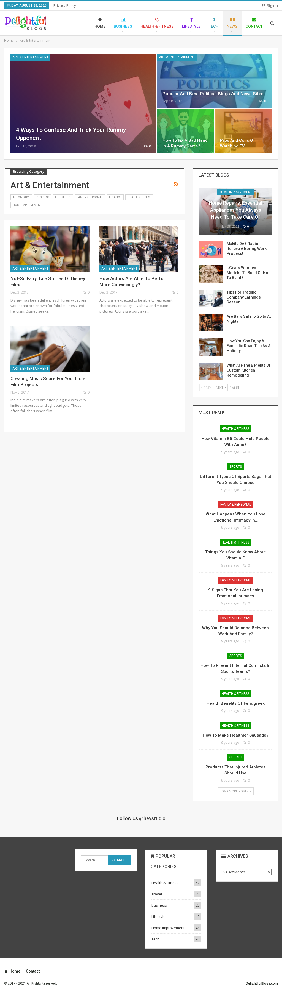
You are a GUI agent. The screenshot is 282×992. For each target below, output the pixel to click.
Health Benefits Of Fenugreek (236, 703)
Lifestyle (191, 26)
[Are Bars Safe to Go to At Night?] (211, 322)
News (232, 26)
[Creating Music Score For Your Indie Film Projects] (50, 349)
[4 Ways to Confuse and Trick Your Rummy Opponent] (83, 104)
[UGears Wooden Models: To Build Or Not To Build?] (211, 274)
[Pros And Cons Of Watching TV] (243, 131)
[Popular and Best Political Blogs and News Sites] (214, 81)
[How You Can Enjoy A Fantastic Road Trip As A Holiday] (211, 347)
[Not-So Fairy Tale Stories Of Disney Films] (50, 249)
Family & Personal (90, 197)
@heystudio (152, 818)
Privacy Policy (64, 5)
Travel (156, 893)
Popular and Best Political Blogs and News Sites (213, 93)
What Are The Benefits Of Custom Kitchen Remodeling (248, 370)
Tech (213, 26)
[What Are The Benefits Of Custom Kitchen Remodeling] (211, 371)
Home (99, 26)
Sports (235, 467)
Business (123, 26)
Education (63, 197)
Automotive (21, 197)
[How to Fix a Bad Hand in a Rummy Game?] (185, 131)
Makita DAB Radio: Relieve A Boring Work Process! (247, 248)
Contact (254, 26)
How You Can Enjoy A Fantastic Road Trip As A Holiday (248, 346)
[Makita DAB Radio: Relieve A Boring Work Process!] (211, 250)
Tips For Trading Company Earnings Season (244, 297)
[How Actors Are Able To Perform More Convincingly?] (138, 249)
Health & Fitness (157, 26)
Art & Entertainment (30, 57)
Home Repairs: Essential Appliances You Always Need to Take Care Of (235, 209)
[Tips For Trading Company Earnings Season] (211, 298)
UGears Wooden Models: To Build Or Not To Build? (248, 273)
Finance (115, 197)
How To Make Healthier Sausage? (236, 735)
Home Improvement (27, 205)
